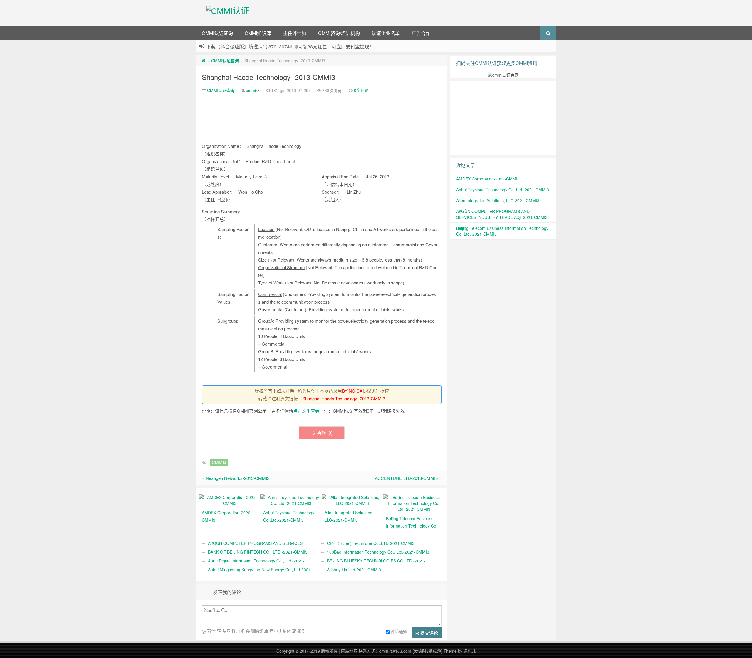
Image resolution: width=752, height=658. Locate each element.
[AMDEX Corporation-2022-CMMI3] (229, 500)
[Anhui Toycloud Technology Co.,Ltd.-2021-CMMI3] (291, 500)
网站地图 (349, 651)
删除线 (256, 631)
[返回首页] (204, 60)
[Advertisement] (407, 13)
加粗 (239, 631)
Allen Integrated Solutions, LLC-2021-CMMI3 (497, 200)
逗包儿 (470, 651)
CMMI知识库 (258, 33)
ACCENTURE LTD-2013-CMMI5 (406, 478)
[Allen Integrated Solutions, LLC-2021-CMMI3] (352, 500)
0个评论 (361, 90)
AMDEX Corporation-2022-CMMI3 (488, 179)
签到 (301, 631)
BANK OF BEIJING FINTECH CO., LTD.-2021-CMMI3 (258, 552)
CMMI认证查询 (217, 33)
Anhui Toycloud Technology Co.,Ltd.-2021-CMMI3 (502, 189)
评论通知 (399, 631)
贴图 (226, 631)
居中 (273, 631)
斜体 (286, 631)
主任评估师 (294, 33)
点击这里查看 (306, 411)
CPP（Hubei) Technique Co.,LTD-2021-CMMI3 (370, 543)
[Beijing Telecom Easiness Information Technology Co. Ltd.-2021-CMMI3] (413, 502)
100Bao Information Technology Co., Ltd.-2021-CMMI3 (378, 552)
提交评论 (428, 633)
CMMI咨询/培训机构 (339, 33)
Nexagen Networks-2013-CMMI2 (237, 478)
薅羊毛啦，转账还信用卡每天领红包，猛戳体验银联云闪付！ (269, 46)
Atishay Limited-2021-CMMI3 (354, 569)
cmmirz (252, 90)
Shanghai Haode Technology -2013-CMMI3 (268, 77)
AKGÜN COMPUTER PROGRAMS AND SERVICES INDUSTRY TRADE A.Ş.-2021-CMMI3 (502, 214)
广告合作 (421, 33)
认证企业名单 (386, 33)
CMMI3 (219, 462)
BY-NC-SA (352, 391)
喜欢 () (325, 433)
